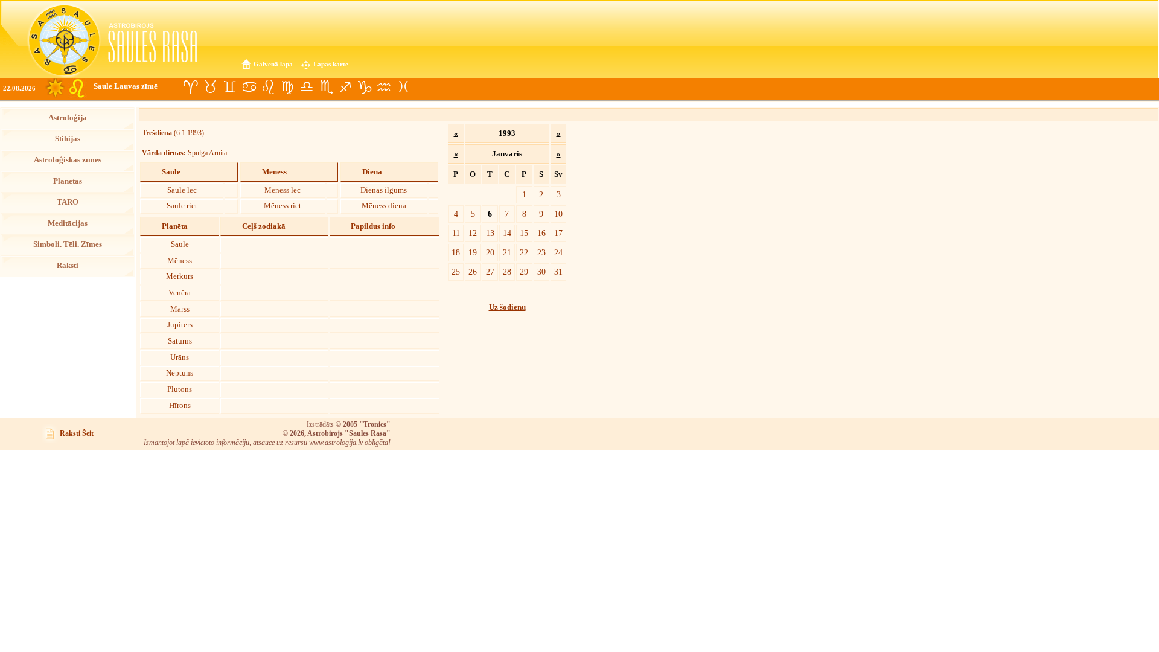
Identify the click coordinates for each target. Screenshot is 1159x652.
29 (524, 271)
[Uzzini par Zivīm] (403, 87)
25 (456, 271)
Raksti (67, 265)
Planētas (67, 181)
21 (507, 252)
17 (558, 233)
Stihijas (67, 139)
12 (472, 233)
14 (507, 233)
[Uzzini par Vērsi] (210, 87)
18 (456, 252)
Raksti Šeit (77, 433)
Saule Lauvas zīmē (126, 86)
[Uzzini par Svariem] (306, 87)
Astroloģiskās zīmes (67, 160)
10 (558, 214)
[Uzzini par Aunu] (190, 87)
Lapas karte (330, 64)
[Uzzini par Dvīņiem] (229, 87)
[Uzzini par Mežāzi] (364, 87)
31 (558, 271)
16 (541, 233)
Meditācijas (68, 223)
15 (524, 233)
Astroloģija (67, 117)
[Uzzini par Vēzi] (248, 87)
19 (472, 252)
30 (541, 271)
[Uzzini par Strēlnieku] (345, 87)
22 (524, 252)
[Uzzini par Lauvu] (268, 87)
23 (541, 252)
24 (558, 252)
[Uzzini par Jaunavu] (287, 87)
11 (456, 233)
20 (490, 252)
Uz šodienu (507, 307)
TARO (67, 202)
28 (507, 271)
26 (472, 271)
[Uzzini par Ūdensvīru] (384, 87)
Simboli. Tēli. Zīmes (67, 244)
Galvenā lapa (273, 64)
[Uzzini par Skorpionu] (326, 87)
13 (490, 233)
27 (490, 271)
